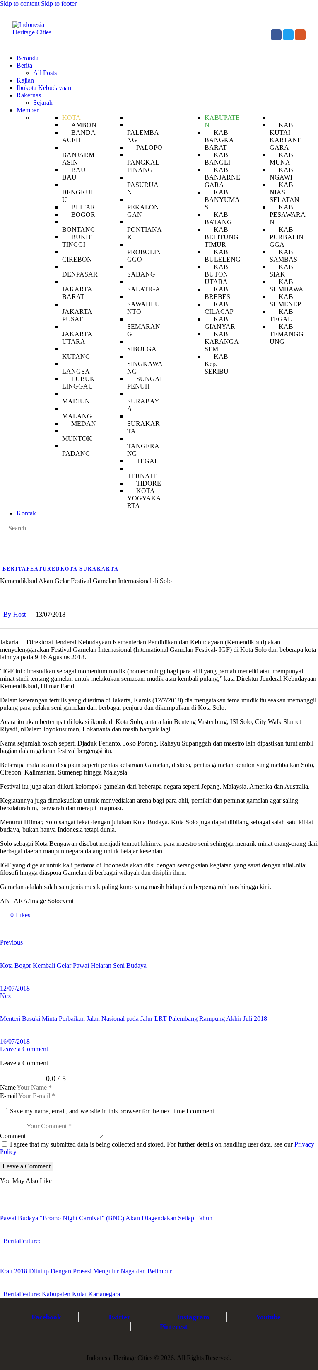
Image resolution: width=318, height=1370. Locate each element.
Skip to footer (59, 3)
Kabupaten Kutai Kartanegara (81, 1293)
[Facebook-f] (276, 34)
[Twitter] (288, 34)
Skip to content (19, 3)
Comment (13, 1135)
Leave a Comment (24, 1048)
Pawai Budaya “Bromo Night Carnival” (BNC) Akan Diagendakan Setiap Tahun (106, 1218)
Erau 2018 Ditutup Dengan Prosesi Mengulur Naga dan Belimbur (86, 1271)
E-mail (8, 1095)
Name (8, 1087)
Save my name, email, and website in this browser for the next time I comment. (113, 1111)
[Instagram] (300, 34)
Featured (43, 569)
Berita (14, 569)
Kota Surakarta (89, 569)
